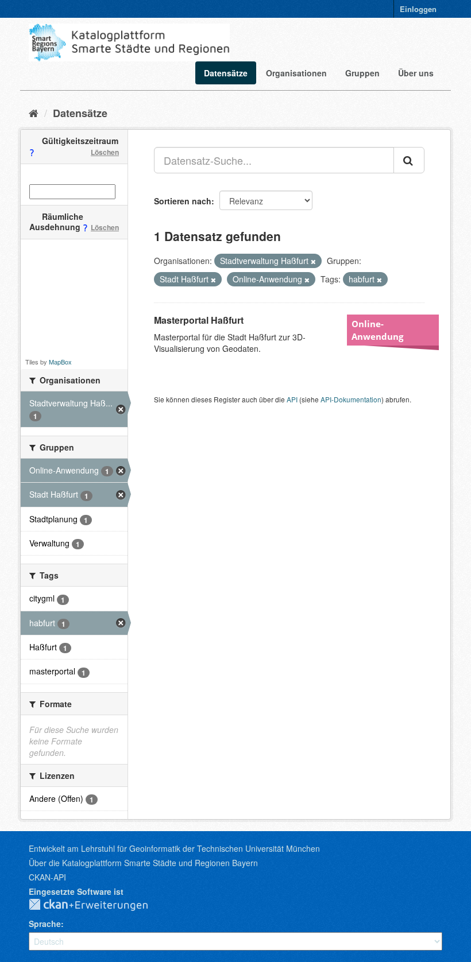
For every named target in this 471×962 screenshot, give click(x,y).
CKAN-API (47, 877)
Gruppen (362, 73)
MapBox (60, 361)
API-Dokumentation (351, 399)
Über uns (416, 73)
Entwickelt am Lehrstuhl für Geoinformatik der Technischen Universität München (174, 848)
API (292, 399)
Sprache (45, 923)
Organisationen (296, 73)
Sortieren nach (182, 201)
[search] (408, 160)
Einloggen (418, 8)
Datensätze (226, 73)
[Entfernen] (313, 261)
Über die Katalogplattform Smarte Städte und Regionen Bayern (143, 862)
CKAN (98, 905)
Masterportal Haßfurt (199, 320)
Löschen (105, 152)
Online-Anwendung (377, 330)
